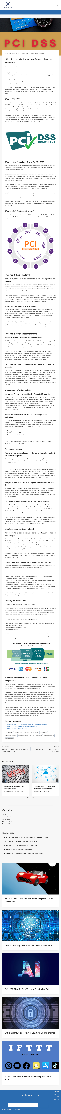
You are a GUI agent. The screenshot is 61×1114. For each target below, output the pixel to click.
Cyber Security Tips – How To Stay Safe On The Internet (30, 1033)
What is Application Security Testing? (17, 728)
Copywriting (5, 819)
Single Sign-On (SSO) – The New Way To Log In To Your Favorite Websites (27, 724)
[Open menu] (57, 5)
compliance (26, 732)
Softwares (5, 823)
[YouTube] (38, 1095)
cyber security (34, 732)
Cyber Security (6, 821)
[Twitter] (22, 1095)
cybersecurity (43, 732)
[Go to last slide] (4, 780)
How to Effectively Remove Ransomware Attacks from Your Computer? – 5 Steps (26, 837)
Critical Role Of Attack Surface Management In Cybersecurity (20, 845)
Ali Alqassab (9, 66)
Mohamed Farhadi (9, 791)
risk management (9, 738)
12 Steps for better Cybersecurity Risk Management (18, 849)
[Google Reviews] (35, 1095)
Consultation (5, 816)
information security (23, 735)
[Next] (57, 780)
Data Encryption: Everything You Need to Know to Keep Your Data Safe (23, 853)
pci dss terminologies (49, 735)
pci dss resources (37, 735)
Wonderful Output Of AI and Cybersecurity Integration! (47, 749)
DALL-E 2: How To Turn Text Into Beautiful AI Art (27, 989)
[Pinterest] (28, 1095)
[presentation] (15, 774)
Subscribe (43, 1105)
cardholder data (9, 732)
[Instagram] (25, 1095)
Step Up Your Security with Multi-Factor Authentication (22, 726)
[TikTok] (32, 1095)
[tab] (27, 797)
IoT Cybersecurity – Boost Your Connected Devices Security (20, 841)
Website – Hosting (7, 826)
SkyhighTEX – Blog (55, 1095)
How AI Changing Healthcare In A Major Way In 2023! (28, 945)
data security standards (10, 735)
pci (30, 735)
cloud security (18, 732)
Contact (56, 1099)
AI (3, 814)
